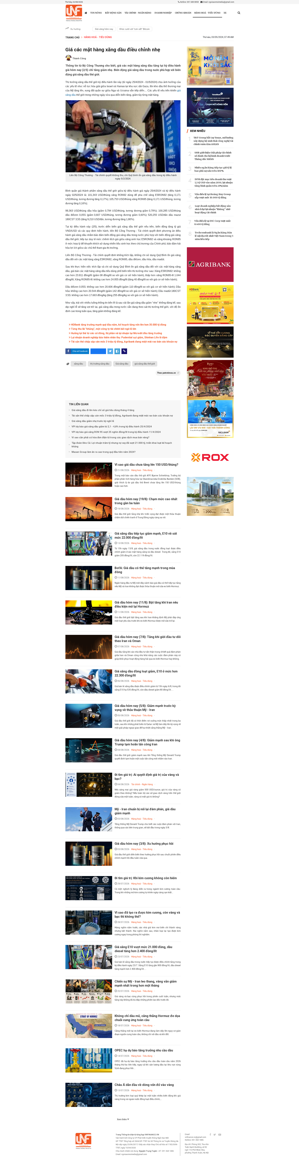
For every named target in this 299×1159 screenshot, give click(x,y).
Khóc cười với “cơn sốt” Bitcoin (134, 29)
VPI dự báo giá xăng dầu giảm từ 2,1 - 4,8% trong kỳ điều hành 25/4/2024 (112, 426)
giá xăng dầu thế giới (145, 363)
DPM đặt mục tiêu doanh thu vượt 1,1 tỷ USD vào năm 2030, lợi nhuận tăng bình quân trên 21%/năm (214, 182)
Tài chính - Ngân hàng (138, 13)
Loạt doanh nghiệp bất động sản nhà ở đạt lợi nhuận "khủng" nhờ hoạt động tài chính (213, 209)
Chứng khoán (183, 13)
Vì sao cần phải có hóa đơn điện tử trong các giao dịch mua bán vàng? (110, 437)
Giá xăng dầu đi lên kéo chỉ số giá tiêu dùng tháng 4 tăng (103, 410)
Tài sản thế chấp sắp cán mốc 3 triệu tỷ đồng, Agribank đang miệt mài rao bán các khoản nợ (123, 341)
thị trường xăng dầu (99, 363)
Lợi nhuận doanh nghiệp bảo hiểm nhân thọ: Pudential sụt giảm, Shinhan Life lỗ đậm (118, 337)
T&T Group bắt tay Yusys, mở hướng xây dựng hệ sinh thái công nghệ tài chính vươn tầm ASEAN (213, 141)
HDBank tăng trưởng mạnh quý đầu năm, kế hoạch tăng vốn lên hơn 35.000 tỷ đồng (118, 324)
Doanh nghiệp (163, 13)
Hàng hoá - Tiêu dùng (207, 13)
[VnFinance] (74, 13)
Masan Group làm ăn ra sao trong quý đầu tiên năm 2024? (103, 452)
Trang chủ (72, 37)
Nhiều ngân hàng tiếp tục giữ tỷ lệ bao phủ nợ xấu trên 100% (213, 169)
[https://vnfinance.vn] (86, 12)
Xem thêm (122, 1119)
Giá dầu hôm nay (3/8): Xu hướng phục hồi (144, 843)
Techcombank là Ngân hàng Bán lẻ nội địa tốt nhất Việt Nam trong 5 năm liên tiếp (214, 236)
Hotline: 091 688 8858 (189, 2)
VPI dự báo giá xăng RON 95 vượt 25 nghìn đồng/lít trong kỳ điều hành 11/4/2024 (116, 432)
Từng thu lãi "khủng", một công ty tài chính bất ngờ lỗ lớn (103, 328)
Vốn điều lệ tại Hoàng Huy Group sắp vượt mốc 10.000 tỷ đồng (213, 196)
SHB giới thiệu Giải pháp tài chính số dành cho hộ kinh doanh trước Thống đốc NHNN (213, 156)
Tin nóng (96, 13)
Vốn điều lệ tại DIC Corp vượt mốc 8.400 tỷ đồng (212, 223)
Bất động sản (113, 13)
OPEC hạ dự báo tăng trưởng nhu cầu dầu (144, 1050)
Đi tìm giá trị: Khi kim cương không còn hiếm (146, 878)
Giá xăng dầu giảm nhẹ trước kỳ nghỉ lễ (93, 421)
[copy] (124, 351)
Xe (225, 13)
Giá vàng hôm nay (104, 29)
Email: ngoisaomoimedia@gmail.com (218, 2)
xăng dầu (78, 363)
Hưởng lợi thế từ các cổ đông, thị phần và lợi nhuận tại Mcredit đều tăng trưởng (116, 333)
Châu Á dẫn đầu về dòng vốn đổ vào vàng (144, 1085)
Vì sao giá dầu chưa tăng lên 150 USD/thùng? (146, 464)
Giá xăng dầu (122, 363)
